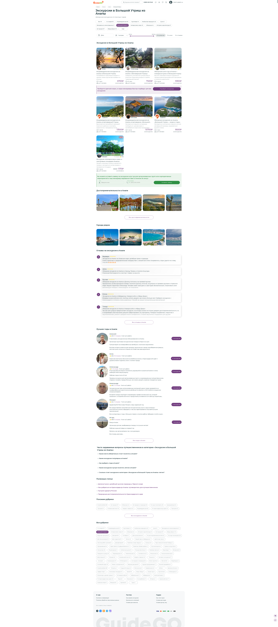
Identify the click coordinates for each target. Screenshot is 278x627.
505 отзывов (174, 69)
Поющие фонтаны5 (140, 550)
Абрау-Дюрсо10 (112, 29)
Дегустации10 (101, 557)
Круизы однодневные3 (148, 564)
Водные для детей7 (133, 564)
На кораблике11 (141, 579)
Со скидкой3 (110, 21)
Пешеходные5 (113, 550)
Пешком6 (152, 557)
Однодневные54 (171, 505)
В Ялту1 (161, 568)
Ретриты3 (114, 568)
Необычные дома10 (125, 550)
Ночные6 (100, 560)
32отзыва (115, 369)
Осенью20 (148, 542)
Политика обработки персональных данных (107, 600)
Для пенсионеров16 (103, 539)
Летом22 (128, 539)
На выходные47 (111, 560)
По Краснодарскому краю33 (160, 508)
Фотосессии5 (138, 568)
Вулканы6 (123, 582)
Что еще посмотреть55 (156, 505)
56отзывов (117, 356)
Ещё (123, 29)
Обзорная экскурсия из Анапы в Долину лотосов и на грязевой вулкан (127, 281)
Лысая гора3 (151, 571)
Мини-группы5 (153, 560)
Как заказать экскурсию (132, 598)
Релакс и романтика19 (118, 564)
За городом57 (100, 29)
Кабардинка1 (146, 575)
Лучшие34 (101, 508)
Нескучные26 (101, 550)
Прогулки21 (174, 508)
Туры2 (133, 582)
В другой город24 (126, 568)
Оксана (162, 69)
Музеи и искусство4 (170, 546)
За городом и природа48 (140, 505)
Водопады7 (166, 550)
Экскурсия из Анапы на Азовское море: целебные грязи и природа (125, 258)
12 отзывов (147, 117)
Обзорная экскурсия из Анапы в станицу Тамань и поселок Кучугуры (126, 271)
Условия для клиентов (132, 602)
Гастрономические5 (167, 553)
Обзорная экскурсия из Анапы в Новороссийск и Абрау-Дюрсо (124, 308)
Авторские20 (154, 553)
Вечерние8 (176, 550)
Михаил (104, 156)
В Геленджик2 (124, 560)
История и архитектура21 (164, 25)
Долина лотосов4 (172, 568)
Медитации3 (175, 560)
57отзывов (117, 336)
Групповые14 (135, 21)
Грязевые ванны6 (154, 550)
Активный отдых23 (102, 564)
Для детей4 (115, 535)
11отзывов (117, 402)
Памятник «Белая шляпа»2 (140, 546)
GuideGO (105, 117)
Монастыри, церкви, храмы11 (105, 575)
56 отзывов (116, 69)
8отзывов (117, 419)
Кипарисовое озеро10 (137, 25)
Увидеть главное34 (127, 508)
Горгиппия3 (161, 571)
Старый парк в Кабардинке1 (143, 539)
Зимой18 (129, 571)
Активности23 (142, 553)
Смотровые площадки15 (115, 571)
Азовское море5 (102, 582)
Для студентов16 (116, 539)
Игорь (111, 417)
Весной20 (164, 560)
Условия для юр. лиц (161, 602)
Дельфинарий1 (119, 542)
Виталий (134, 117)
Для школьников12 (137, 535)
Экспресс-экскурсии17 (165, 557)
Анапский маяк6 (158, 575)
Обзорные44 (149, 25)
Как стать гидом (160, 598)
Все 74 (100, 21)
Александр (134, 69)
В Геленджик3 (173, 571)
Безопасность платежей (132, 600)
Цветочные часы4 (159, 539)
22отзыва (117, 385)
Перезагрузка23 (117, 553)
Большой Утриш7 (122, 25)
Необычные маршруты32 (149, 21)
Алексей (112, 334)
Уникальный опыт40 (113, 508)
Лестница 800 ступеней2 (104, 542)
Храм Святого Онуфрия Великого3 (119, 546)
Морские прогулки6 (103, 535)
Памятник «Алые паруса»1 (134, 542)
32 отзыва (147, 69)
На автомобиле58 (102, 505)
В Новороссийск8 (122, 575)
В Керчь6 (152, 579)
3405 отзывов (115, 117)
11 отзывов (116, 156)
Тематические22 (130, 553)
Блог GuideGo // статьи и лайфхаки (104, 605)
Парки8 (120, 579)
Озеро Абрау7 (140, 571)
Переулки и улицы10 (103, 553)
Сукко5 (162, 21)
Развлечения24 (150, 568)
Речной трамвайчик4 (165, 564)
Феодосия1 (113, 582)
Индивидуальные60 (122, 21)
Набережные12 (135, 575)
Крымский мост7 (164, 579)
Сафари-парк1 (101, 571)
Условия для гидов (161, 600)
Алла (103, 69)
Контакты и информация (102, 598)
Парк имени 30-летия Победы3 (164, 542)
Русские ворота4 (156, 546)
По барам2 (126, 535)
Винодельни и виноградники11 (105, 25)
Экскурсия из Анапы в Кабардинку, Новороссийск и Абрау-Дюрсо (125, 296)
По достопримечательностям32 (155, 535)
